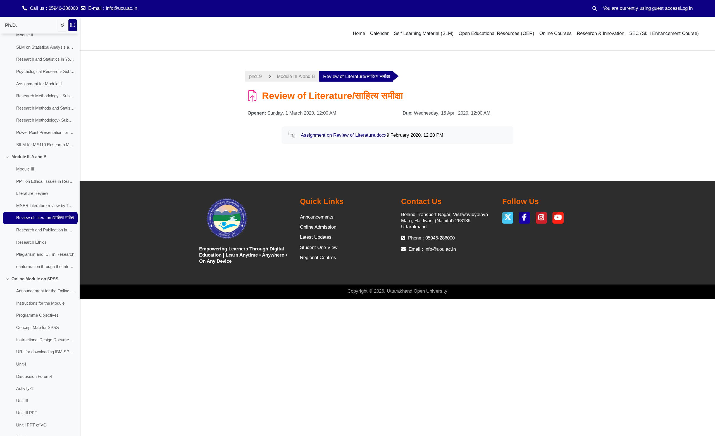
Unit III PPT (26, 413)
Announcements (316, 217)
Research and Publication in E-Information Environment (45, 230)
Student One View (318, 247)
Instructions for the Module (40, 303)
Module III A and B (29, 157)
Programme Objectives (37, 315)
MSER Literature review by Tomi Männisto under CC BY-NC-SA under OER (45, 205)
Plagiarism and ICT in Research (45, 254)
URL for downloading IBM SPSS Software (45, 352)
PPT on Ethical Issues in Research (45, 181)
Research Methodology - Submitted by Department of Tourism (45, 96)
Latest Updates (316, 237)
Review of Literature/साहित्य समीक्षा (45, 217)
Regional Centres (318, 257)
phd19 (255, 76)
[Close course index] (72, 25)
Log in (686, 8)
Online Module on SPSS (34, 279)
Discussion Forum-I (34, 376)
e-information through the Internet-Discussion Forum (45, 266)
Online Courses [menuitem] (555, 33)
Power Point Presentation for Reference (45, 132)
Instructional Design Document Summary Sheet (45, 340)
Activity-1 (24, 388)
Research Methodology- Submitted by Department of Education (45, 120)
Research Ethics (31, 242)
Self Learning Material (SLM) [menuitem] (424, 33)
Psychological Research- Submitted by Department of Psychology (45, 71)
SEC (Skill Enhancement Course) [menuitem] (664, 33)
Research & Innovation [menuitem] (600, 33)
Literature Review (32, 193)
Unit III (22, 401)
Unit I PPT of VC (31, 425)
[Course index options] (62, 25)
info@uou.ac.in (121, 8)
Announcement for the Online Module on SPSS (45, 291)
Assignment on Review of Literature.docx (344, 135)
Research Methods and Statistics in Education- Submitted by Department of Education (45, 108)
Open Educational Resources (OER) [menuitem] (496, 33)
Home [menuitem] (359, 33)
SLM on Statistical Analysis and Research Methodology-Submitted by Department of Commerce (45, 47)
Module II (24, 35)
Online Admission (318, 227)
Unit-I (21, 364)
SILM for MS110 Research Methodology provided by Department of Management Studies (45, 145)
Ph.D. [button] (11, 25)
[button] (594, 8)
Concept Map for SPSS (37, 327)
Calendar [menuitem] (379, 33)
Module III (25, 169)
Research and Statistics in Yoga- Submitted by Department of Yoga (45, 59)
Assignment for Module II (39, 84)
